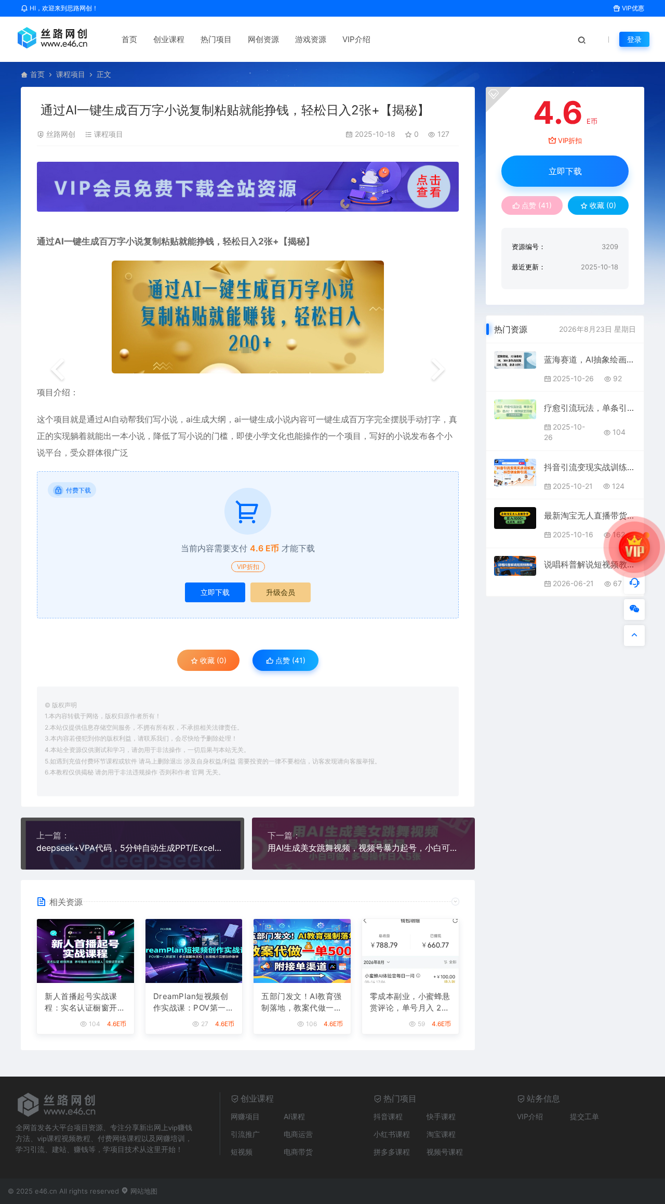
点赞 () (289, 660)
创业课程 (168, 39)
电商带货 (298, 1151)
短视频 (241, 1151)
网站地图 (142, 1191)
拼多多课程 (392, 1151)
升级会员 (280, 592)
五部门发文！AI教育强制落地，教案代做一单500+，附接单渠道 (301, 1002)
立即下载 (215, 592)
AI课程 (294, 1116)
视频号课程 (445, 1151)
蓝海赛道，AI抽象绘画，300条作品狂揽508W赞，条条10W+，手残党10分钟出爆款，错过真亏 (590, 359)
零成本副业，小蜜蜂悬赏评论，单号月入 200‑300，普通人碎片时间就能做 (410, 1002)
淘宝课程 (441, 1134)
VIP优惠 (632, 8)
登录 (634, 39)
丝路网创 (60, 134)
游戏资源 (310, 39)
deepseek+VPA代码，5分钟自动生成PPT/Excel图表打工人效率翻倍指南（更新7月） (132, 848)
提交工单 (584, 1116)
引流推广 (245, 1134)
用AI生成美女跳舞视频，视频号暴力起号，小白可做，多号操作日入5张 (364, 848)
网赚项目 (245, 1116)
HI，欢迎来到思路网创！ (63, 8)
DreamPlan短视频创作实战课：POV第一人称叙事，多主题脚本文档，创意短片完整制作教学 (193, 1002)
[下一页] (438, 370)
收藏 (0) (212, 660)
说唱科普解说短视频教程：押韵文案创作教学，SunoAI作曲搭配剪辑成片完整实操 (590, 564)
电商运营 (298, 1134)
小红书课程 (392, 1134)
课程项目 (70, 74)
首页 (129, 39)
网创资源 (263, 39)
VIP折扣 (248, 567)
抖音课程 (388, 1116)
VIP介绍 (356, 39)
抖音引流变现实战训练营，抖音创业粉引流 (590, 467)
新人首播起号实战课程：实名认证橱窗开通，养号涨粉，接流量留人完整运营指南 (85, 1002)
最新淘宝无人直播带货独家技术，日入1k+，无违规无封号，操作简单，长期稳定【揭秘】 (590, 515)
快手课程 (441, 1116)
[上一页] (57, 370)
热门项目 (216, 39)
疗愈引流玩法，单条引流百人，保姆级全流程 (590, 408)
